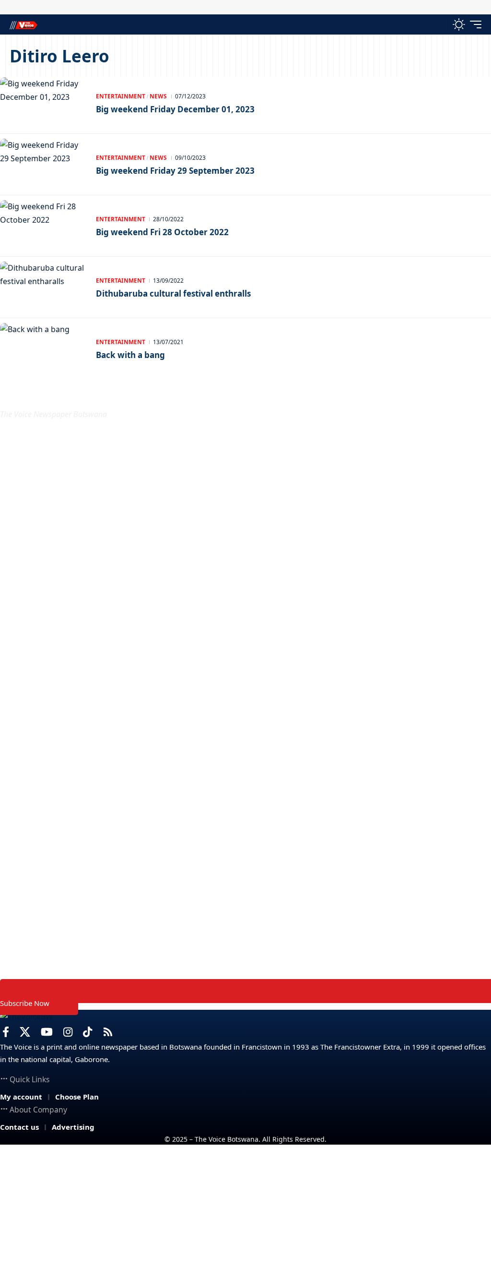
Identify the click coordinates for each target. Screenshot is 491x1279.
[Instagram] (68, 1032)
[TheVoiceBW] (23, 24)
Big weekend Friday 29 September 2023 (175, 170)
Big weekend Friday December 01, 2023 (175, 109)
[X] (25, 1032)
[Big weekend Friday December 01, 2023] (43, 103)
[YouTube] (46, 1032)
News (158, 96)
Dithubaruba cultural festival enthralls (173, 293)
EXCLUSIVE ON (50, 391)
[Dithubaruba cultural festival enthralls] (43, 287)
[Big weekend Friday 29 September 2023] (43, 165)
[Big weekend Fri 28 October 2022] (43, 226)
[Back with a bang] (43, 349)
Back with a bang (130, 354)
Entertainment (120, 96)
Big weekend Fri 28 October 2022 (162, 232)
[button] (438, 24)
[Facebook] (6, 1032)
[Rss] (108, 1032)
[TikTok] (87, 1032)
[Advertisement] (245, 1212)
